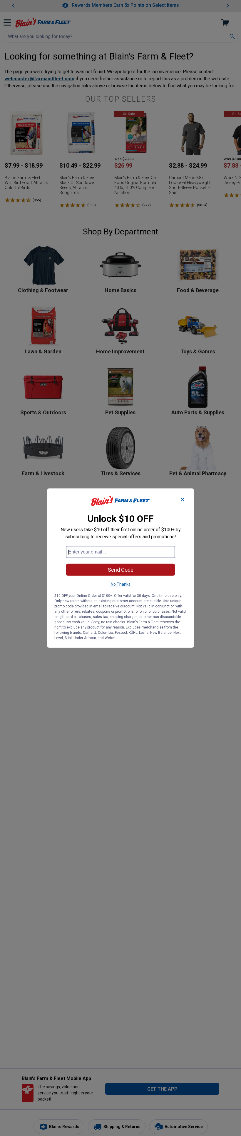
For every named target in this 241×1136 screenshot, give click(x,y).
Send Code (120, 570)
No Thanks (120, 584)
